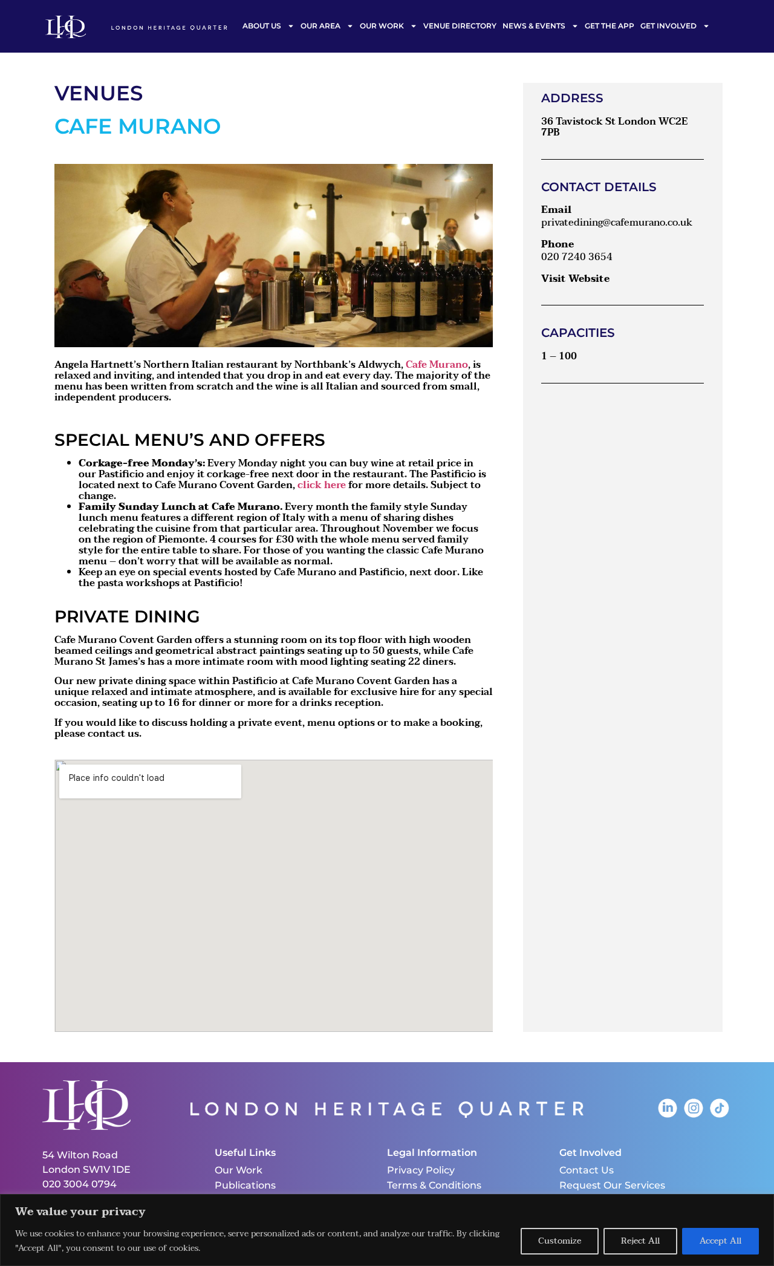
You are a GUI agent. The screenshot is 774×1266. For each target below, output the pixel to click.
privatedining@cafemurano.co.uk (616, 222)
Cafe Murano (437, 364)
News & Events (533, 25)
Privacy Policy (421, 1170)
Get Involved (668, 25)
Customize (559, 1241)
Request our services (612, 1185)
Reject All (640, 1241)
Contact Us (586, 1170)
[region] (387, 1230)
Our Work (382, 25)
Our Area (320, 25)
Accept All (720, 1241)
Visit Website (575, 278)
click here (322, 485)
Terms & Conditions (434, 1185)
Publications (245, 1185)
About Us (261, 25)
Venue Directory (459, 25)
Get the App (609, 25)
